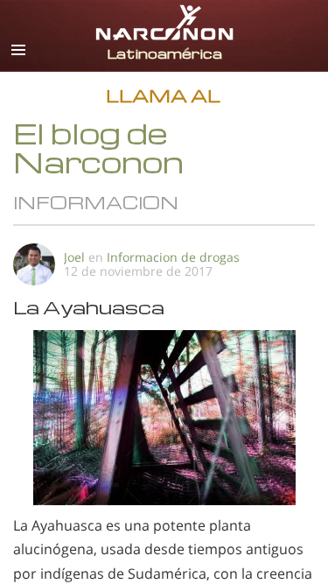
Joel (74, 257)
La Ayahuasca (88, 307)
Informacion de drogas (173, 257)
